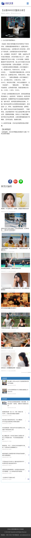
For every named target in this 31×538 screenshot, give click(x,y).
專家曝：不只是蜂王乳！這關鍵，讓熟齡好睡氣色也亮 (15, 208)
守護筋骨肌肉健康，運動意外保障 (9, 328)
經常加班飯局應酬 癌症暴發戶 (8, 308)
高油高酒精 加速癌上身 (7, 348)
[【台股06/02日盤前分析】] (10, 181)
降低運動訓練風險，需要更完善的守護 (11, 268)
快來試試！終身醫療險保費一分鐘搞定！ (11, 367)
